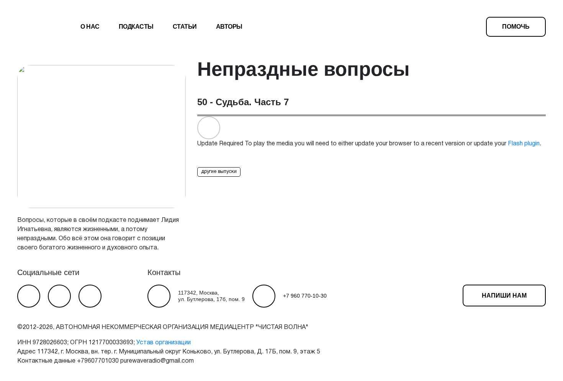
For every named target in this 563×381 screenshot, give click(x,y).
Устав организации (163, 342)
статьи (185, 26)
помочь (516, 26)
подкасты (136, 26)
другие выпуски (219, 171)
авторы (229, 26)
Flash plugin (524, 144)
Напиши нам (504, 295)
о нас (90, 26)
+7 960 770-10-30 (305, 296)
